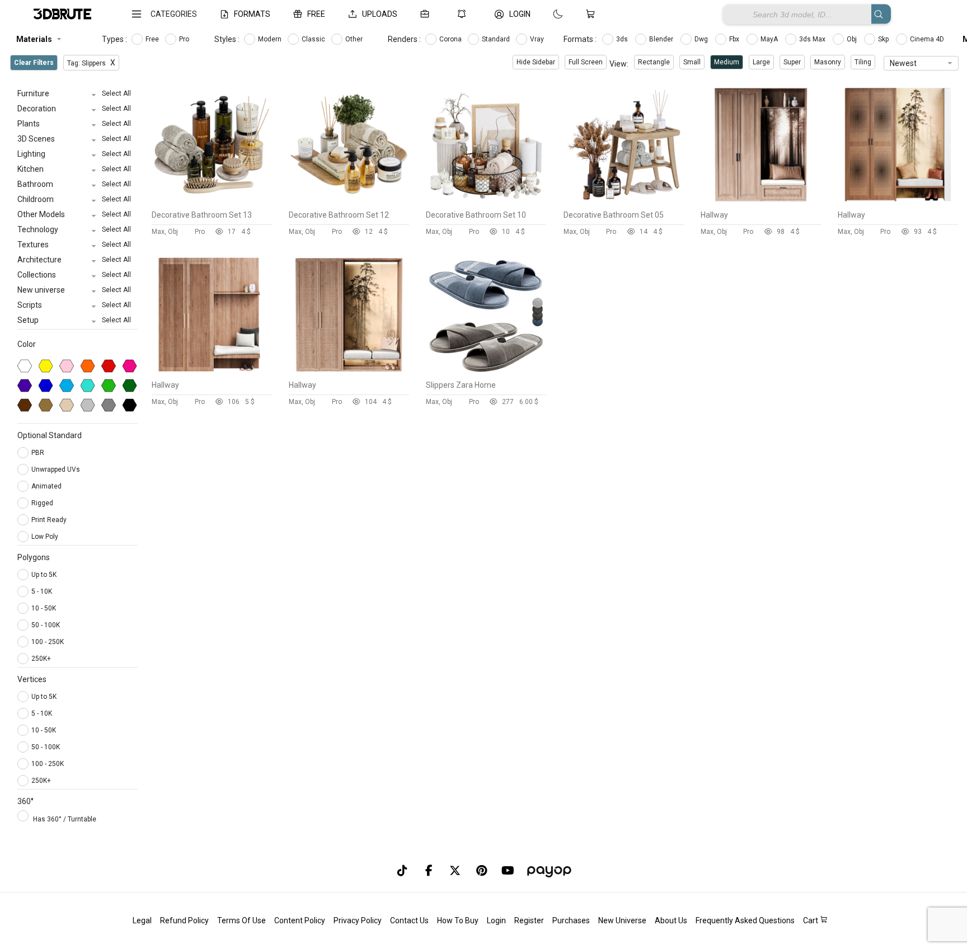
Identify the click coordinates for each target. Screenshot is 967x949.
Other (354, 39)
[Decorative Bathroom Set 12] (349, 202)
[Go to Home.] (62, 14)
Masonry (827, 62)
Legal (142, 920)
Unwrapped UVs (56, 469)
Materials (34, 39)
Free (153, 39)
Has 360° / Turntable (64, 819)
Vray (538, 39)
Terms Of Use (241, 920)
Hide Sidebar (536, 62)
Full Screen (586, 62)
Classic (314, 39)
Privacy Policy (358, 920)
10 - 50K (43, 608)
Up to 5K (44, 575)
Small (692, 62)
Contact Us (409, 920)
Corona (451, 39)
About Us (671, 920)
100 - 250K (47, 642)
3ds (623, 39)
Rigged (43, 503)
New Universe (622, 920)
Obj (852, 39)
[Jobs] (427, 14)
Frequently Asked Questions (745, 920)
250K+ (41, 659)
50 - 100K (45, 625)
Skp (884, 39)
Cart (811, 920)
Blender (662, 39)
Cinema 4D (928, 39)
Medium (726, 62)
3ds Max (813, 39)
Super (792, 62)
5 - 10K (41, 591)
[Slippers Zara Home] (486, 372)
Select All (116, 93)
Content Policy (299, 920)
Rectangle (654, 62)
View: (618, 63)
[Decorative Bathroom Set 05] (624, 202)
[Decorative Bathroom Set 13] (212, 202)
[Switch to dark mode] (547, 14)
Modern (270, 39)
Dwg (702, 39)
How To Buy (457, 920)
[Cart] (592, 14)
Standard (496, 39)
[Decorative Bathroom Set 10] (486, 202)
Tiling (863, 62)
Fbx (735, 39)
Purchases (571, 920)
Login (496, 920)
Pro (185, 39)
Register (529, 920)
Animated (47, 486)
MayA (770, 39)
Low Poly (45, 537)
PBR (38, 453)
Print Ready (49, 520)
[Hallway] (761, 202)
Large (761, 62)
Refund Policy (184, 920)
